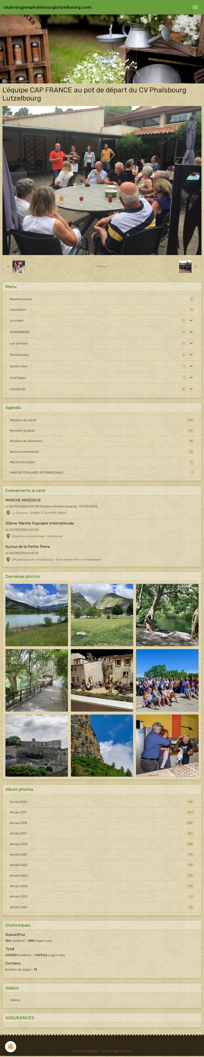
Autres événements (101, 451)
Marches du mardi (101, 420)
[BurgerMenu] (195, 7)
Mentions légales (84, 1051)
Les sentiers (19, 343)
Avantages (18, 377)
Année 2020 (101, 844)
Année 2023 (101, 875)
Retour (102, 266)
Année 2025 (101, 896)
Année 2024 (101, 886)
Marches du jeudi (101, 430)
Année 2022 (101, 865)
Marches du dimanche (101, 441)
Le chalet (16, 320)
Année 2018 (101, 823)
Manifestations (21, 299)
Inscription (18, 309)
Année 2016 (101, 802)
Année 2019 (101, 833)
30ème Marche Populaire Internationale (39, 523)
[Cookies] (10, 1046)
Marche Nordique (101, 462)
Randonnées (19, 355)
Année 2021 (101, 854)
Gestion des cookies (117, 1051)
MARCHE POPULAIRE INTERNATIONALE (101, 472)
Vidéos (15, 1000)
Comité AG (17, 389)
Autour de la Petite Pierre (27, 546)
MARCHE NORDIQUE (23, 500)
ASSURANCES (20, 332)
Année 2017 (101, 812)
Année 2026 (101, 907)
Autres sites (19, 366)
